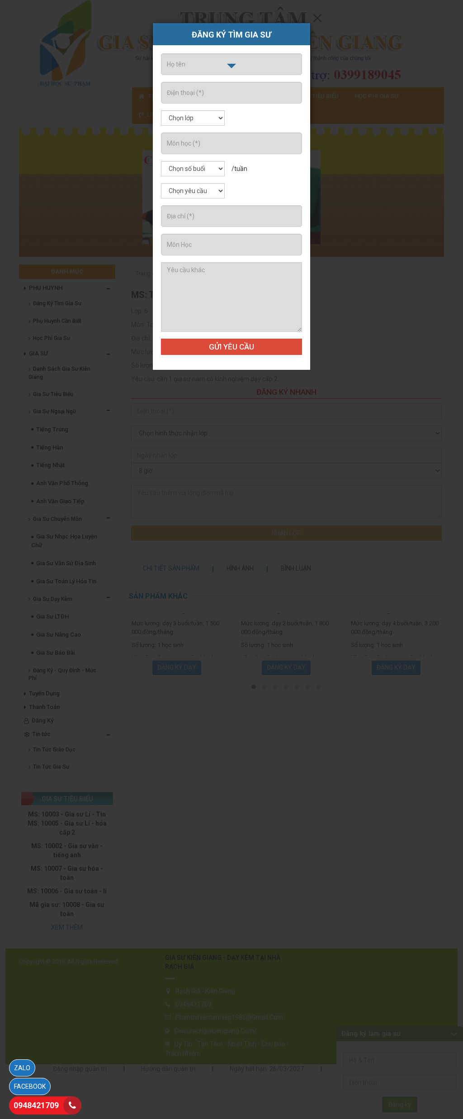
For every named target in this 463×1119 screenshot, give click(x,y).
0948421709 (36, 1105)
